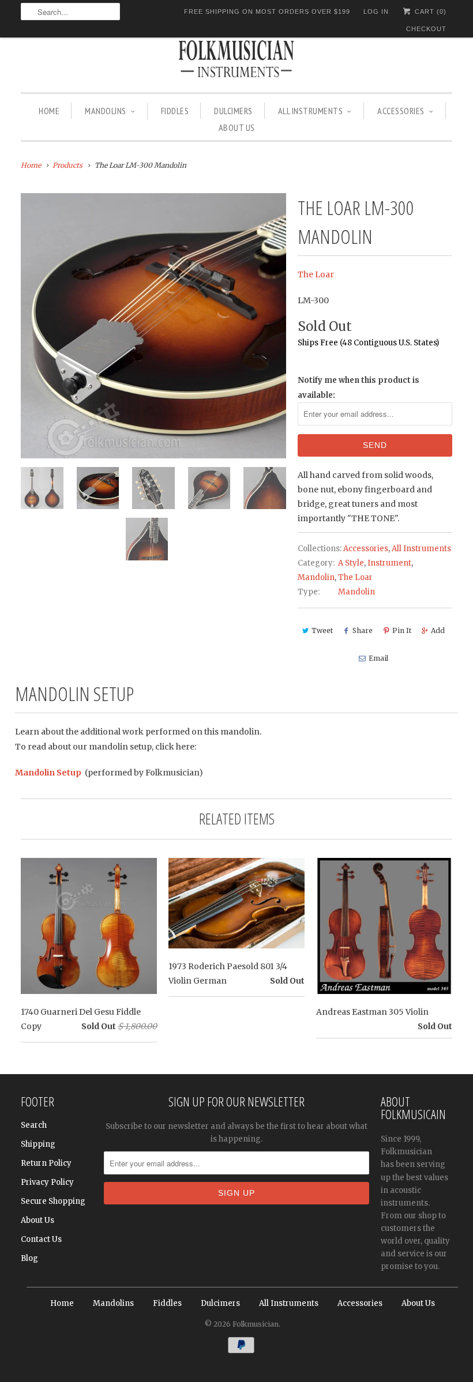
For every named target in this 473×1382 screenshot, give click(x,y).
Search (34, 1125)
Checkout (426, 28)
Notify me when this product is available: (358, 387)
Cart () (429, 11)
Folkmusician (255, 1324)
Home (49, 110)
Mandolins (105, 110)
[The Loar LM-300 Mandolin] (153, 325)
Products (67, 165)
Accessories (401, 110)
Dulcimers (233, 110)
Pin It (401, 630)
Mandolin (316, 577)
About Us (237, 127)
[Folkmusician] (236, 60)
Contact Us (41, 1239)
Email (378, 658)
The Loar (316, 274)
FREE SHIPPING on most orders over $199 (267, 11)
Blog (29, 1258)
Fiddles (175, 110)
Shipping (38, 1144)
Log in (376, 11)
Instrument (389, 563)
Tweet (322, 630)
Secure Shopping (53, 1201)
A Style (351, 563)
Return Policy (46, 1163)
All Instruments (310, 110)
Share (362, 630)
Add (438, 630)
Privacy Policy (47, 1182)
